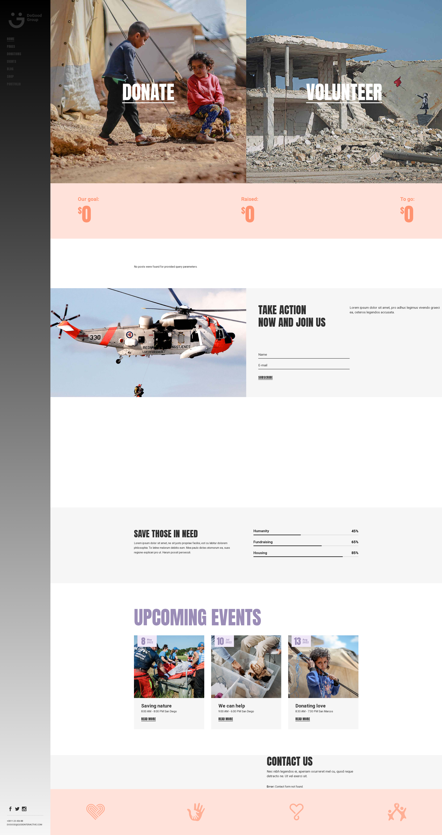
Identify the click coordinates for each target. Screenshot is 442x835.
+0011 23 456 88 (15, 821)
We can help (231, 706)
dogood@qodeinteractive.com (24, 824)
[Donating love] (323, 666)
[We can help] (246, 666)
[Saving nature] (169, 666)
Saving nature (156, 706)
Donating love (310, 706)
